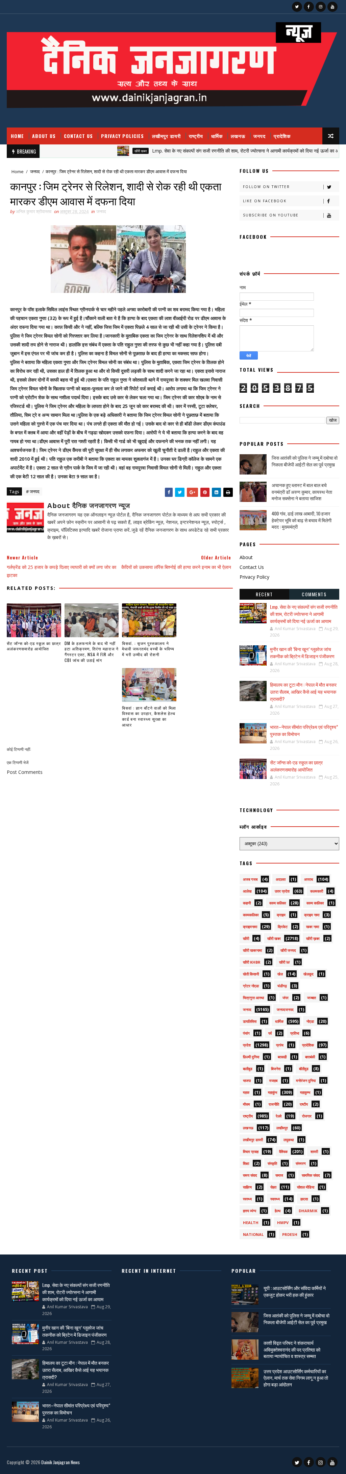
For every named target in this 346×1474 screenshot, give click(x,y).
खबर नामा (312, 926)
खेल (280, 973)
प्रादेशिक (282, 135)
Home (17, 135)
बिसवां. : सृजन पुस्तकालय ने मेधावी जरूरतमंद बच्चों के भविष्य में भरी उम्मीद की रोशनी (148, 649)
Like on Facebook (265, 201)
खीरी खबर (117, 150)
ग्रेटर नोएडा (251, 985)
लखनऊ (238, 135)
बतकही (282, 1056)
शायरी (314, 1151)
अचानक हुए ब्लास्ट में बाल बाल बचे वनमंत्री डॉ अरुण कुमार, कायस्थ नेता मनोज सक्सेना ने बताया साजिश (302, 491)
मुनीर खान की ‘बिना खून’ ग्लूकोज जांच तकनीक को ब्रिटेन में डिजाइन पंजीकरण (302, 652)
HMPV (283, 1222)
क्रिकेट (283, 926)
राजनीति (274, 1104)
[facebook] (309, 7)
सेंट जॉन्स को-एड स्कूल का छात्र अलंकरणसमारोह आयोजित (34, 646)
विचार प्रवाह (250, 1151)
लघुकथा (288, 1139)
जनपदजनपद (285, 1009)
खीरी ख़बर (313, 938)
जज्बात (311, 997)
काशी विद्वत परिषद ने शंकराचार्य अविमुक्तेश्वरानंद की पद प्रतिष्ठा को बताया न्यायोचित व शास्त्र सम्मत (292, 1349)
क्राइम (281, 914)
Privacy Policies (122, 135)
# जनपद (33, 491)
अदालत (281, 879)
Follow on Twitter (266, 186)
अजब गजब (250, 879)
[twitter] (297, 7)
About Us (44, 135)
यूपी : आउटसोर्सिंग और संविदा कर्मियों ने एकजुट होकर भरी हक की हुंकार (295, 1291)
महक (246, 1092)
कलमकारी (316, 891)
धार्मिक (217, 135)
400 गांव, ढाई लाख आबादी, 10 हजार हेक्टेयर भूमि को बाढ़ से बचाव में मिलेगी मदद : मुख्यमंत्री (301, 520)
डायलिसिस (249, 1021)
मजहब (273, 1080)
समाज (279, 1175)
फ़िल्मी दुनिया (251, 1056)
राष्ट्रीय (196, 135)
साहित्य (247, 1187)
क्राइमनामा (250, 926)
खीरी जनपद (288, 950)
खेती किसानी (251, 973)
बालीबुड (247, 1068)
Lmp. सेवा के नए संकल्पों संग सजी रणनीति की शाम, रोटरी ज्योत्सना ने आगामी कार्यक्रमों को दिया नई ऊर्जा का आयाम (225, 150)
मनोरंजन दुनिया (306, 1080)
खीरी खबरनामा (252, 950)
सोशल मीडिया (305, 1187)
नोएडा (310, 1021)
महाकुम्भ (305, 1092)
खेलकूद (308, 973)
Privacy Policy (254, 577)
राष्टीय (304, 1104)
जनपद (259, 135)
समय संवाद (250, 1175)
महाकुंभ (272, 1092)
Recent (264, 594)
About (246, 557)
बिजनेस (275, 1068)
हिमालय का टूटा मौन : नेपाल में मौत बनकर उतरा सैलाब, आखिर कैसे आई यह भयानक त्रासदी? (303, 691)
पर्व (270, 1033)
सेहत (273, 1187)
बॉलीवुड (303, 1068)
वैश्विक (283, 1151)
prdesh (289, 1234)
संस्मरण (301, 1163)
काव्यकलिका (250, 914)
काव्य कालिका (315, 902)
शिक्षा (246, 1163)
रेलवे (278, 1116)
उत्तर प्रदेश (282, 891)
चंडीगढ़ (282, 985)
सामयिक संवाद (311, 1175)
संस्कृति (272, 1163)
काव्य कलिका (277, 902)
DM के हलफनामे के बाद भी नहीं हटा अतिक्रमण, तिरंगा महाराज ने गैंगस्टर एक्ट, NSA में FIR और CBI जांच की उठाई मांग (92, 651)
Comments (314, 594)
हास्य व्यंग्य (249, 1210)
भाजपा (247, 1080)
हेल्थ (277, 1210)
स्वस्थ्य (247, 1198)
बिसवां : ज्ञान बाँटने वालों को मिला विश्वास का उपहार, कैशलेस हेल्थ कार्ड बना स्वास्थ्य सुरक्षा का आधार (149, 716)
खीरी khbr (252, 962)
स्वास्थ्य (275, 1198)
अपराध (308, 879)
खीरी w (284, 962)
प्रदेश (247, 1044)
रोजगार (307, 1116)
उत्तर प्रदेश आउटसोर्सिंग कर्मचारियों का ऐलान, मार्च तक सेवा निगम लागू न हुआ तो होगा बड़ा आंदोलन (296, 1377)
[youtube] (332, 7)
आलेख (247, 891)
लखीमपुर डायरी (166, 135)
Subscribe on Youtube (271, 215)
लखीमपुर (282, 1127)
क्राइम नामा (311, 914)
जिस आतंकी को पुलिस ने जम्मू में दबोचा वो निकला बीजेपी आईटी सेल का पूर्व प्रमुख (305, 461)
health (250, 1222)
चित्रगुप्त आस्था (253, 997)
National (253, 1234)
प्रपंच (279, 1044)
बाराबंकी (310, 1056)
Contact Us (78, 135)
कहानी (247, 902)
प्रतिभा (294, 1033)
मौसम (246, 1104)
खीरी (246, 938)
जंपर (285, 997)
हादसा (304, 1198)
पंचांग (246, 1033)
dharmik (308, 1210)
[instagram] (321, 7)
